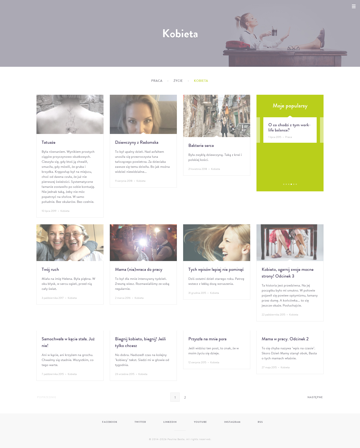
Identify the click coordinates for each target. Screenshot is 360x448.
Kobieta (64, 210)
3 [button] (288, 184)
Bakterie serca (201, 145)
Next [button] (316, 141)
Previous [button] (263, 141)
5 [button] (293, 184)
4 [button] (291, 184)
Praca (156, 80)
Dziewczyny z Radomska (136, 142)
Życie (178, 80)
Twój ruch (50, 269)
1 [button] (283, 184)
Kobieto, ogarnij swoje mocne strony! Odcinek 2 (298, 130)
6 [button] (296, 184)
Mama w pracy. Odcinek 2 (285, 339)
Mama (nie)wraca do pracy (138, 269)
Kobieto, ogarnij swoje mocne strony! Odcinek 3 (288, 272)
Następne (315, 397)
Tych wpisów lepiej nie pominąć (216, 269)
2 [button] (286, 184)
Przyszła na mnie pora (207, 339)
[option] (299, 130)
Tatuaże (48, 142)
